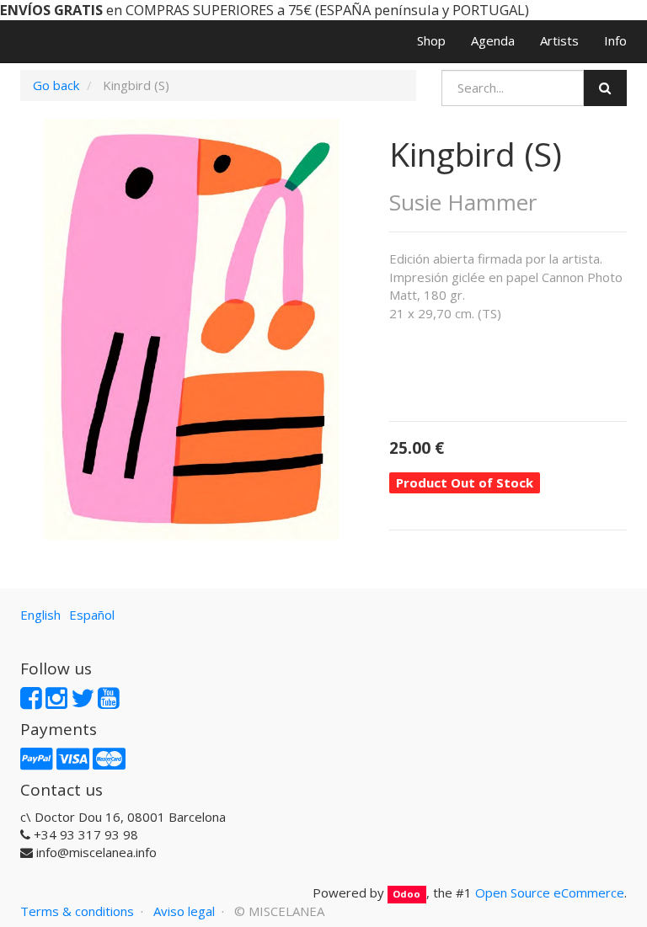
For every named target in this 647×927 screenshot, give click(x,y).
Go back (56, 85)
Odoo (406, 893)
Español (92, 614)
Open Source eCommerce (549, 892)
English (40, 614)
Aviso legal (184, 911)
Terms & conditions (77, 911)
